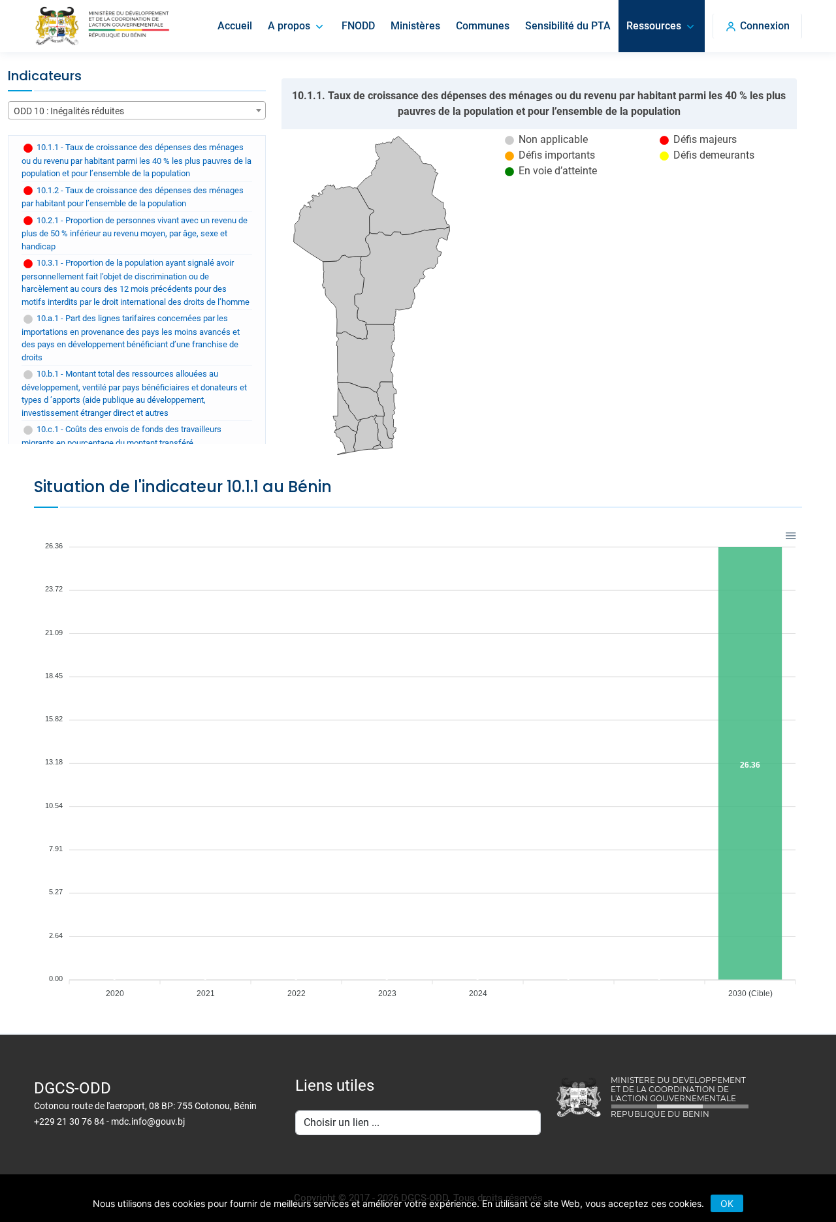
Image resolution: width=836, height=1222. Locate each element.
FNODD (358, 26)
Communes (482, 26)
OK (726, 1203)
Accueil (234, 26)
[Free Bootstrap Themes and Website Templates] (102, 26)
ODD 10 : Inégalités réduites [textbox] (69, 111)
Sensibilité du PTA (568, 26)
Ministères (415, 26)
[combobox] (137, 110)
